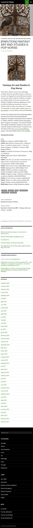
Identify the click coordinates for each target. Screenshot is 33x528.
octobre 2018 (4, 341)
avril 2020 (3, 323)
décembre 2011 (5, 421)
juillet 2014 (4, 400)
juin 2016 (3, 378)
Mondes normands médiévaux (9, 485)
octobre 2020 (4, 308)
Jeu (14, 38)
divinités (11, 190)
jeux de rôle (23, 190)
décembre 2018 (5, 335)
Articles (10, 38)
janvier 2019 (4, 332)
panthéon (13, 192)
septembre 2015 (5, 388)
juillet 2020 (4, 314)
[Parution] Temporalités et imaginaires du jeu (12, 236)
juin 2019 (3, 329)
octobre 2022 (4, 292)
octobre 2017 (4, 360)
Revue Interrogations (6, 488)
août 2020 (3, 311)
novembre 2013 (5, 409)
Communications (5, 449)
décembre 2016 (5, 372)
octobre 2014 (4, 391)
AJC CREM (4, 479)
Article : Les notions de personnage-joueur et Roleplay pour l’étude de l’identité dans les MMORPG (16, 270)
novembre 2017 (5, 357)
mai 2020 (3, 320)
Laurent (10, 50)
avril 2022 (3, 298)
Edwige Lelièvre (5, 268)
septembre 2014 (5, 394)
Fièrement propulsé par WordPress (8, 525)
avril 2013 (3, 412)
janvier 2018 (4, 354)
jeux (17, 190)
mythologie (5, 192)
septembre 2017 (5, 363)
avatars (4, 190)
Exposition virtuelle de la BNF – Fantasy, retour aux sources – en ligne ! (16, 208)
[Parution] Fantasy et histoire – (10, 200)
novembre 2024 (5, 283)
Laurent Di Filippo (7, 2)
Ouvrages (3, 465)
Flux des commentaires (7, 515)
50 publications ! (5, 239)
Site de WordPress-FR (6, 518)
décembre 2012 (5, 418)
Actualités (4, 38)
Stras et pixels (4, 494)
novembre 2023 (5, 286)
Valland (3, 497)
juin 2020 (3, 317)
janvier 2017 (4, 369)
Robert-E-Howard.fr (6, 491)
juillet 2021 (4, 301)
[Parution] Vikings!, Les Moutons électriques (12, 243)
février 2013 (4, 415)
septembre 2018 (5, 344)
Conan (2, 452)
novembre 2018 (5, 338)
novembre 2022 (5, 289)
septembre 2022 (5, 295)
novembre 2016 (5, 375)
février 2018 (4, 351)
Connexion (3, 509)
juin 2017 (3, 366)
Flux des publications (6, 512)
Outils (2, 461)
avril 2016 (3, 381)
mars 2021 (3, 304)
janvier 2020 (4, 326)
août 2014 (3, 397)
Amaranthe (4, 482)
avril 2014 (3, 403)
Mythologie (19, 38)
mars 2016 (3, 385)
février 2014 (4, 406)
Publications (27, 38)
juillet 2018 (4, 348)
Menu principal (31, 2)
